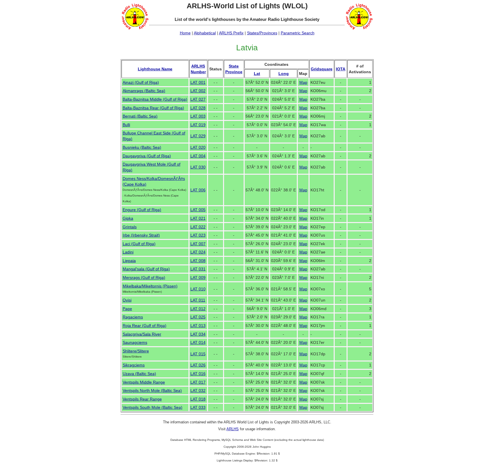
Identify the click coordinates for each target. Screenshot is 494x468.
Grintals (130, 227)
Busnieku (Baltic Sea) (142, 147)
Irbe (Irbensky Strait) (141, 235)
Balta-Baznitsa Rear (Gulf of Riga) (153, 108)
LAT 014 (198, 342)
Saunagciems (135, 342)
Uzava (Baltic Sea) (139, 373)
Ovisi (127, 300)
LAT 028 (198, 108)
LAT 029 (198, 136)
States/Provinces (262, 33)
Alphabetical (205, 33)
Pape (127, 308)
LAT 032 (198, 390)
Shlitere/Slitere (136, 351)
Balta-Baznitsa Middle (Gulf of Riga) (155, 99)
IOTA (340, 69)
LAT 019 (198, 124)
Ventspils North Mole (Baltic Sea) (152, 390)
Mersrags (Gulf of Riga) (144, 277)
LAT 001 (198, 82)
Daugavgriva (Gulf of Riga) (147, 156)
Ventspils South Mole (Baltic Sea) (152, 407)
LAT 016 (198, 373)
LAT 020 (198, 147)
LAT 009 (198, 277)
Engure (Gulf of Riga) (142, 209)
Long (283, 73)
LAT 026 (198, 365)
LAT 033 (198, 407)
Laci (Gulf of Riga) (139, 243)
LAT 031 (198, 269)
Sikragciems (134, 365)
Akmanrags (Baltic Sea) (144, 90)
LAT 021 (198, 218)
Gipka (128, 218)
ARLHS (232, 429)
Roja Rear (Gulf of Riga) (144, 325)
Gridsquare (321, 69)
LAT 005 (198, 209)
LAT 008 (198, 260)
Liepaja (129, 260)
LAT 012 (198, 308)
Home (185, 33)
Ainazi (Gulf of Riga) (141, 82)
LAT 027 (198, 99)
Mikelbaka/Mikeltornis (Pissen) (150, 286)
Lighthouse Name (155, 69)
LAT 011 (197, 300)
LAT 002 (198, 90)
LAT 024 (198, 252)
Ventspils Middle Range (144, 382)
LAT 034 (198, 334)
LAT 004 (198, 156)
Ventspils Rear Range (142, 399)
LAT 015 (198, 354)
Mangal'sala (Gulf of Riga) (146, 269)
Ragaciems (133, 317)
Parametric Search (297, 33)
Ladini (128, 252)
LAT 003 (198, 116)
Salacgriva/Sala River (142, 334)
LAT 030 (198, 167)
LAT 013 (198, 325)
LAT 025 (198, 317)
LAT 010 (198, 289)
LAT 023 (198, 235)
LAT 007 (198, 243)
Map (303, 82)
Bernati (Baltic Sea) (140, 116)
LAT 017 (198, 382)
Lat (257, 73)
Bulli (126, 124)
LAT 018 (198, 399)
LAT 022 (198, 227)
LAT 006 (198, 190)
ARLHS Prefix (231, 33)
